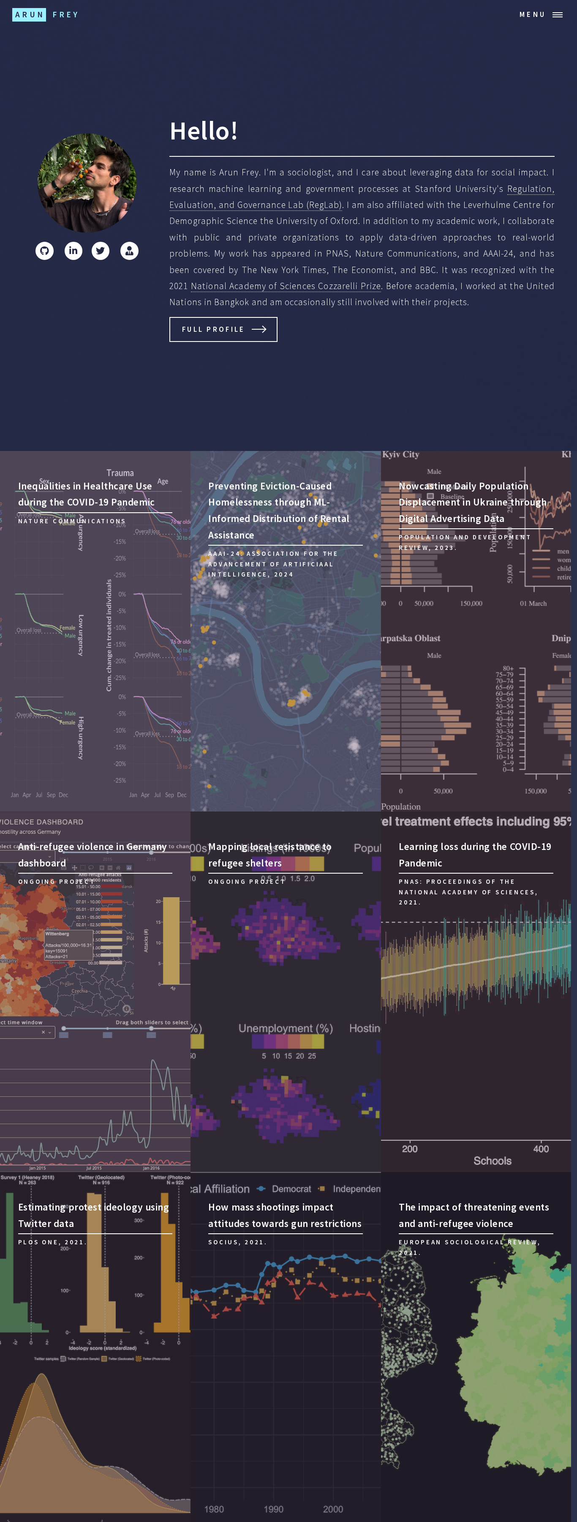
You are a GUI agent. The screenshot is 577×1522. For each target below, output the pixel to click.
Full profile (213, 329)
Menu (533, 14)
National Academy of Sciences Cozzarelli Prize (286, 286)
